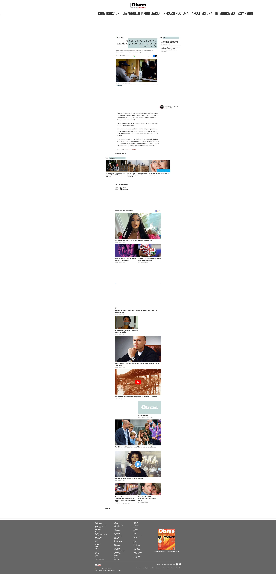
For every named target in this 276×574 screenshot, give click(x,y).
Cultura (135, 537)
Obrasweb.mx (180, 564)
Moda (135, 533)
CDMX (96, 552)
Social (115, 547)
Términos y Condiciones (168, 567)
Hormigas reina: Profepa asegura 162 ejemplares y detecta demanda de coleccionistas (170, 43)
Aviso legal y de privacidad (148, 567)
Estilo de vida (137, 545)
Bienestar (136, 555)
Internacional (98, 537)
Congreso (97, 551)
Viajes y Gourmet (118, 541)
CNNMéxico (132, 149)
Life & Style (117, 533)
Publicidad (138, 567)
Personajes (136, 553)
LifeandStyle (98, 544)
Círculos (136, 531)
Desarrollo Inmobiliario (141, 13)
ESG (96, 541)
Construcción (108, 13)
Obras (96, 522)
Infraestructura (176, 13)
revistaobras (177, 564)
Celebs (135, 544)
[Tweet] (156, 56)
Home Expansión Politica (101, 534)
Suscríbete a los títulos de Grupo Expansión (166, 551)
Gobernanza (117, 548)
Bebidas (135, 550)
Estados (97, 553)
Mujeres (97, 542)
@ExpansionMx (125, 189)
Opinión (97, 555)
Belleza (135, 534)
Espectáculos (137, 529)
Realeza (135, 530)
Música (116, 540)
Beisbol (116, 523)
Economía (97, 536)
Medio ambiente (117, 545)
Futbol (116, 522)
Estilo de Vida (137, 556)
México (96, 549)
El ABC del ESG (117, 553)
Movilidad (116, 549)
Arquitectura (201, 13)
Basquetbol (117, 526)
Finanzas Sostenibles (119, 551)
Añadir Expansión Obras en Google (141, 56)
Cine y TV (116, 538)
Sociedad (97, 556)
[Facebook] (154, 56)
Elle (134, 540)
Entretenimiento (118, 536)
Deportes (116, 537)
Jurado (135, 557)
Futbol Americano (118, 525)
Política (97, 547)
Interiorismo (225, 13)
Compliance (158, 567)
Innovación (117, 552)
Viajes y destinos (138, 552)
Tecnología (97, 538)
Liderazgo (136, 522)
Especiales (136, 525)
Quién (135, 527)
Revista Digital (117, 530)
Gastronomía (137, 549)
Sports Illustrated (99, 559)
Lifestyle (116, 529)
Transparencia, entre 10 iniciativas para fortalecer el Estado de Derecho (115, 175)
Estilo (115, 534)
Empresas (97, 533)
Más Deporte (117, 528)
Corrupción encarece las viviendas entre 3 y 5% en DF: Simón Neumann (137, 175)
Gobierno (97, 548)
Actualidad (117, 559)
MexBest (136, 548)
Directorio (178, 567)
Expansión (245, 13)
